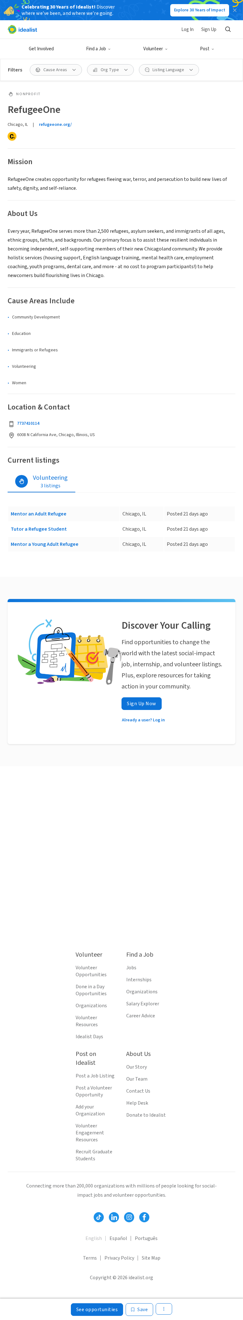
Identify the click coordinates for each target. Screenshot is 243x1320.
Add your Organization (90, 1110)
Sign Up (208, 29)
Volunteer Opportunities (91, 971)
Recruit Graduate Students (94, 1155)
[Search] (227, 29)
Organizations (91, 1005)
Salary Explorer (142, 1003)
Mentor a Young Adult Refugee (44, 544)
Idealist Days (89, 1036)
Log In (187, 29)
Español (118, 1238)
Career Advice (140, 1015)
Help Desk (137, 1103)
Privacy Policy (119, 1258)
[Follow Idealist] (99, 1217)
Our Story (136, 1067)
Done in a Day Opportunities (91, 990)
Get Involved (41, 49)
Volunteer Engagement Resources (90, 1132)
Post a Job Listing (95, 1075)
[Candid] (12, 136)
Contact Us (138, 1091)
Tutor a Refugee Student (39, 529)
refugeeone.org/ (55, 124)
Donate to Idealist (146, 1115)
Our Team (136, 1079)
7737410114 (28, 423)
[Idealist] (22, 29)
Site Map (151, 1258)
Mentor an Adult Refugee (38, 513)
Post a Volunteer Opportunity (94, 1091)
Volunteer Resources (87, 1021)
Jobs (131, 967)
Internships (139, 979)
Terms (90, 1258)
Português (146, 1238)
